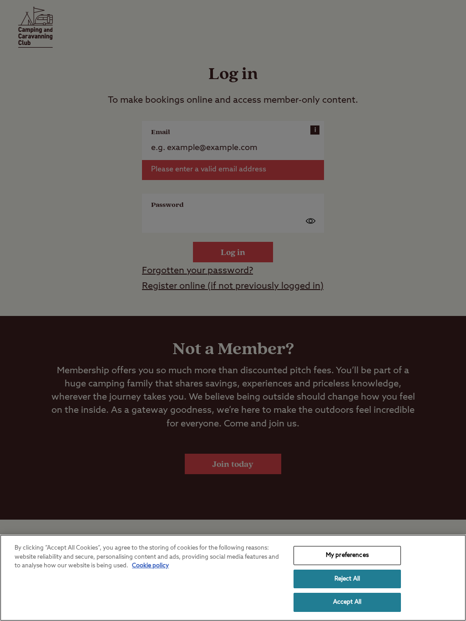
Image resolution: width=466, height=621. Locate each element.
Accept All (347, 602)
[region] (233, 578)
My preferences (347, 555)
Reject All (347, 579)
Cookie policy (150, 566)
